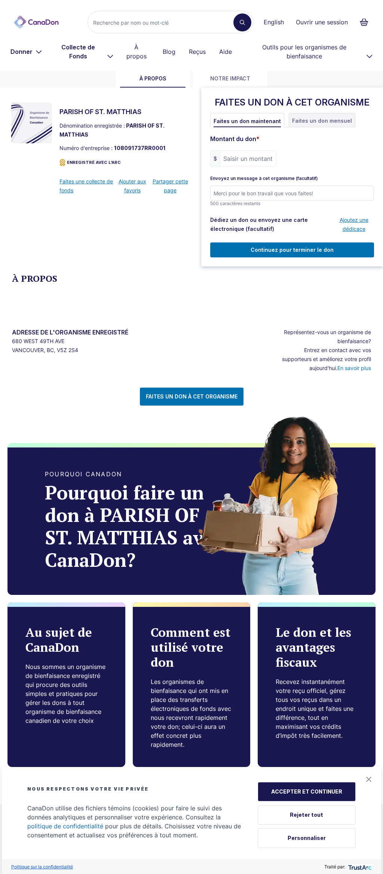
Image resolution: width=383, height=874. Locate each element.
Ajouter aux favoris (132, 185)
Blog (169, 51)
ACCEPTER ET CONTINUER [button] (306, 791)
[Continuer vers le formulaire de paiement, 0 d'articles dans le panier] (366, 22)
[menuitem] (26, 52)
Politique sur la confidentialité (42, 867)
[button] (368, 779)
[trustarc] (359, 867)
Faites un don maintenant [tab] (247, 121)
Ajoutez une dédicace (354, 224)
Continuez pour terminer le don (292, 250)
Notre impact (230, 78)
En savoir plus (354, 368)
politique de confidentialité (65, 826)
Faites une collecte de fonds (86, 185)
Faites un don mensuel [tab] (322, 120)
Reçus (197, 51)
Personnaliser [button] (307, 838)
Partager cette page (170, 185)
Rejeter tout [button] (306, 815)
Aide (225, 51)
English (274, 22)
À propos (136, 51)
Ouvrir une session (322, 22)
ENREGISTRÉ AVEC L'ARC (94, 162)
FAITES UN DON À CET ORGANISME (192, 396)
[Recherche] (242, 22)
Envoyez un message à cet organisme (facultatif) (264, 178)
